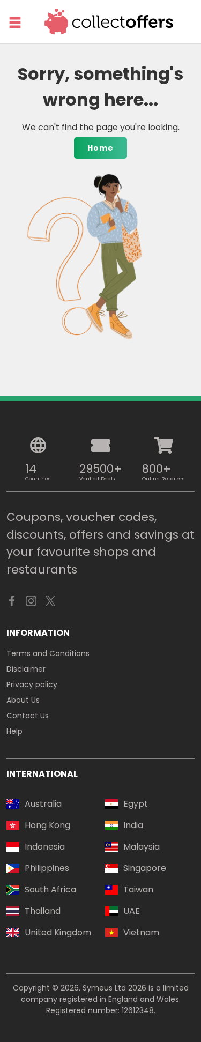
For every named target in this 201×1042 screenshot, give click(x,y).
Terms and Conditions (48, 653)
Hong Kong (47, 825)
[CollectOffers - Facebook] (11, 603)
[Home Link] (109, 21)
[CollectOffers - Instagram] (31, 603)
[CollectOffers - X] (50, 603)
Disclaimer (26, 669)
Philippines (47, 868)
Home (100, 148)
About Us (23, 700)
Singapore (144, 868)
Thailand (43, 911)
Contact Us (27, 715)
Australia (43, 804)
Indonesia (45, 846)
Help (14, 731)
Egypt (135, 804)
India (133, 825)
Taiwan (138, 889)
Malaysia (141, 846)
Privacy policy (31, 684)
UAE (131, 911)
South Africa (50, 889)
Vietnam (141, 932)
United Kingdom (58, 932)
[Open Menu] (15, 22)
